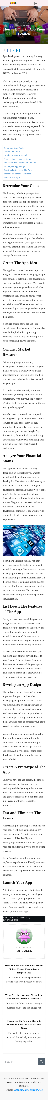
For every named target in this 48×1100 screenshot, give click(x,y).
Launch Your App (12, 177)
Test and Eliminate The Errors (17, 174)
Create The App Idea (13, 151)
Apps (6, 918)
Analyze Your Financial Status (17, 159)
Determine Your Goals (14, 148)
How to (24, 918)
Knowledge (11, 920)
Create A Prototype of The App (18, 170)
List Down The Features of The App (20, 162)
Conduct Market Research (16, 155)
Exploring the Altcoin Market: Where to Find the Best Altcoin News (24, 1024)
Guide (14, 918)
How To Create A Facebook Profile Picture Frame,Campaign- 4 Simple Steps (24, 969)
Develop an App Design (14, 166)
